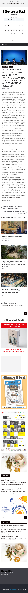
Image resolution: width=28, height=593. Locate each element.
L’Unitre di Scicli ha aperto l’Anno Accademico (12, 237)
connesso (9, 305)
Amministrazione (4, 574)
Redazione (13, 88)
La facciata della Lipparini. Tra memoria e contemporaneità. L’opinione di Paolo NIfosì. (11, 290)
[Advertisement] (11, 364)
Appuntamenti (5, 66)
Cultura (11, 66)
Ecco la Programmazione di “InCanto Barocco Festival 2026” (14, 482)
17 (5, 31)
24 (5, 33)
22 (19, 31)
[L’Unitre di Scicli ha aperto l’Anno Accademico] (14, 221)
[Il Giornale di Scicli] (2, 44)
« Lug (13, 40)
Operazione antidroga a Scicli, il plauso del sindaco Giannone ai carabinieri (13, 207)
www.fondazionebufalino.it (14, 197)
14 (16, 28)
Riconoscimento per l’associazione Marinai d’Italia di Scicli (14, 212)
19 (11, 31)
